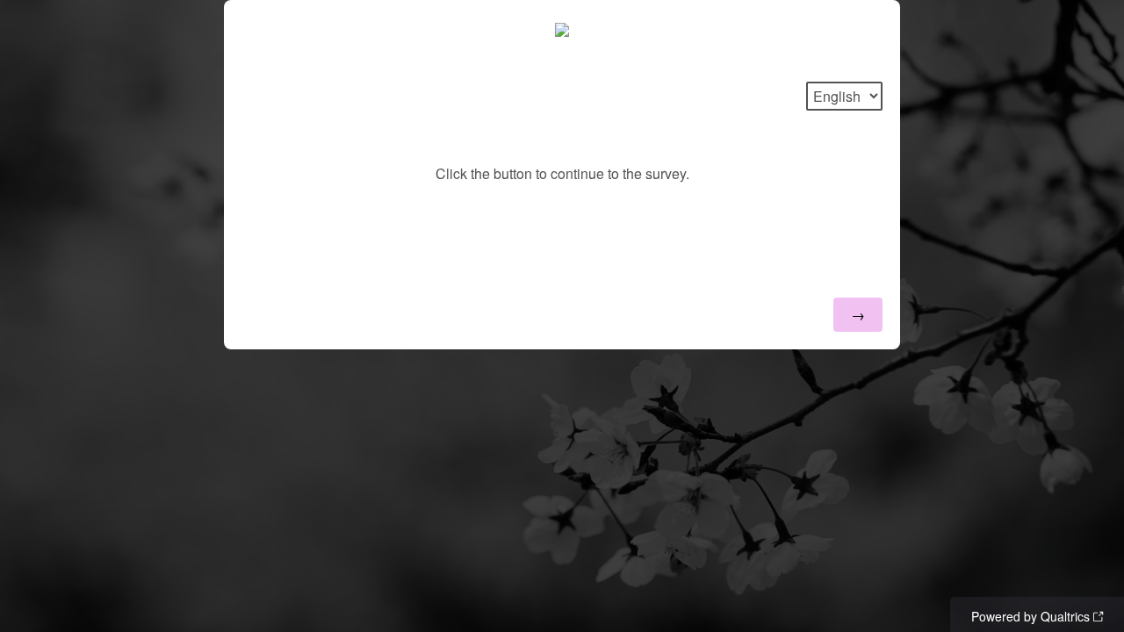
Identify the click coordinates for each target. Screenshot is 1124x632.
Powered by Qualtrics (1030, 616)
